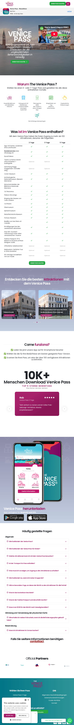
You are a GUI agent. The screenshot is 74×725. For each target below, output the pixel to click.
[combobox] (25, 700)
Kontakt (54, 703)
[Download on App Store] (37, 517)
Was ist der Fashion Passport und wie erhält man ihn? (28, 600)
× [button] (28, 700)
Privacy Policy (7, 712)
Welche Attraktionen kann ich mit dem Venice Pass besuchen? (31, 556)
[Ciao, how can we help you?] (70, 721)
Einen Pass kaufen (57, 4)
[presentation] (9, 409)
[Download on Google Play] (14, 517)
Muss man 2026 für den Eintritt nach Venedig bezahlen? (29, 607)
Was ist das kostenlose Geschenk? (21, 593)
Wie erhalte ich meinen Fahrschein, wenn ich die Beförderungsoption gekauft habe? (35, 618)
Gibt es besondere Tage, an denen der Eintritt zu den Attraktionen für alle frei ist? (37, 585)
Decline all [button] (23, 715)
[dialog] (16, 710)
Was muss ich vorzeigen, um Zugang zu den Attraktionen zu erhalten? (34, 571)
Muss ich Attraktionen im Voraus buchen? (24, 630)
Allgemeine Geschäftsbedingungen (54, 695)
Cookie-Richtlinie (54, 700)
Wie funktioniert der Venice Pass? (21, 541)
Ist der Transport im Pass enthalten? (22, 563)
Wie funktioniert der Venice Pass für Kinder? (24, 549)
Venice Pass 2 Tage (19, 695)
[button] (34, 322)
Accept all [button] (9, 715)
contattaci (37, 641)
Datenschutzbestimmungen (54, 698)
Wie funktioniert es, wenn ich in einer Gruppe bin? (26, 578)
